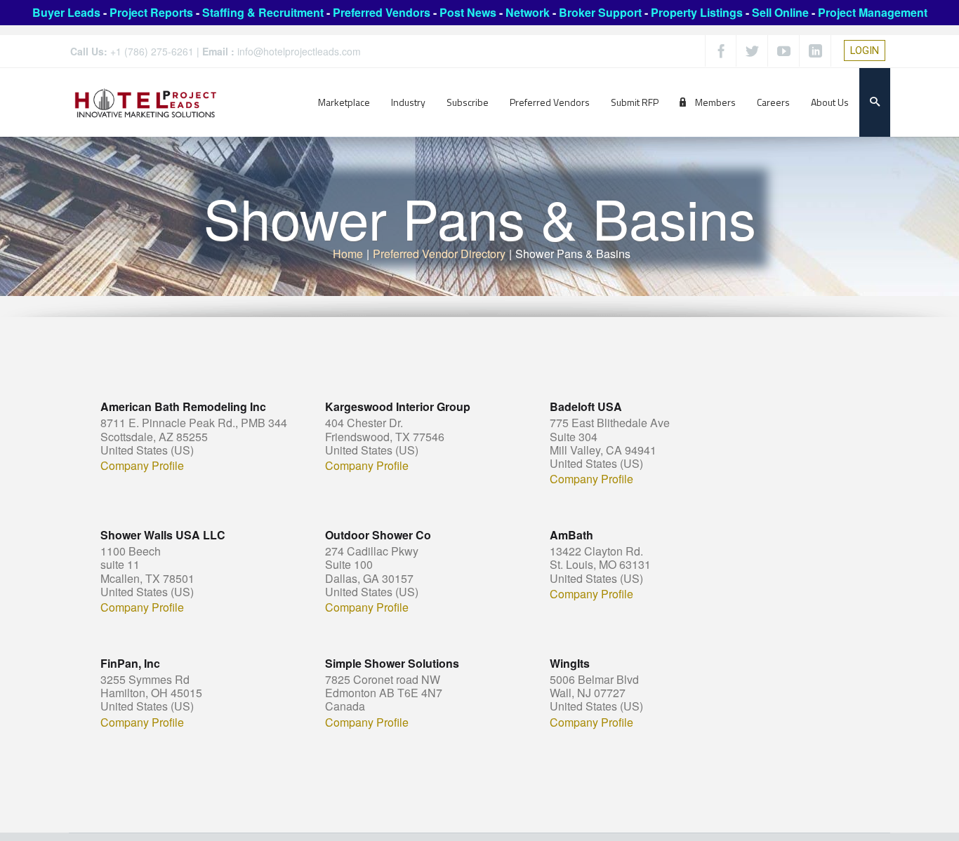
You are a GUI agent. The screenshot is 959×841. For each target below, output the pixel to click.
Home (348, 253)
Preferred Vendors (381, 12)
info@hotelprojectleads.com (299, 51)
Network (527, 12)
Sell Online (780, 12)
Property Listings (697, 12)
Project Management (872, 12)
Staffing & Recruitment (263, 12)
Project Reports (151, 12)
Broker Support (600, 12)
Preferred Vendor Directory (439, 253)
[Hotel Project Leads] (145, 102)
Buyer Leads (66, 12)
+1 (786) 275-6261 (152, 51)
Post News (467, 12)
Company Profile (142, 465)
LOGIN (864, 50)
